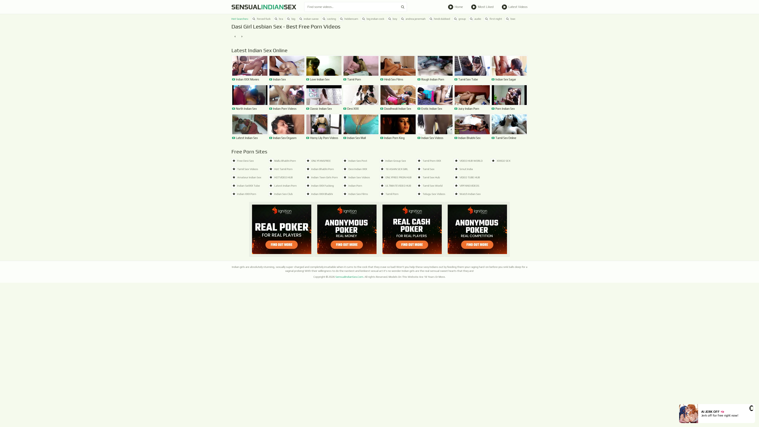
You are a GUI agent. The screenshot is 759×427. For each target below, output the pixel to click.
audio (477, 18)
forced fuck (264, 18)
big (293, 18)
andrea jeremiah (416, 18)
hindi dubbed (442, 18)
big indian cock (375, 18)
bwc (513, 18)
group (462, 18)
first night (496, 18)
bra (281, 18)
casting (331, 18)
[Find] (402, 7)
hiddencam (351, 18)
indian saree (311, 18)
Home (459, 7)
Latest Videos (518, 7)
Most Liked (486, 7)
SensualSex (263, 7)
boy (395, 18)
